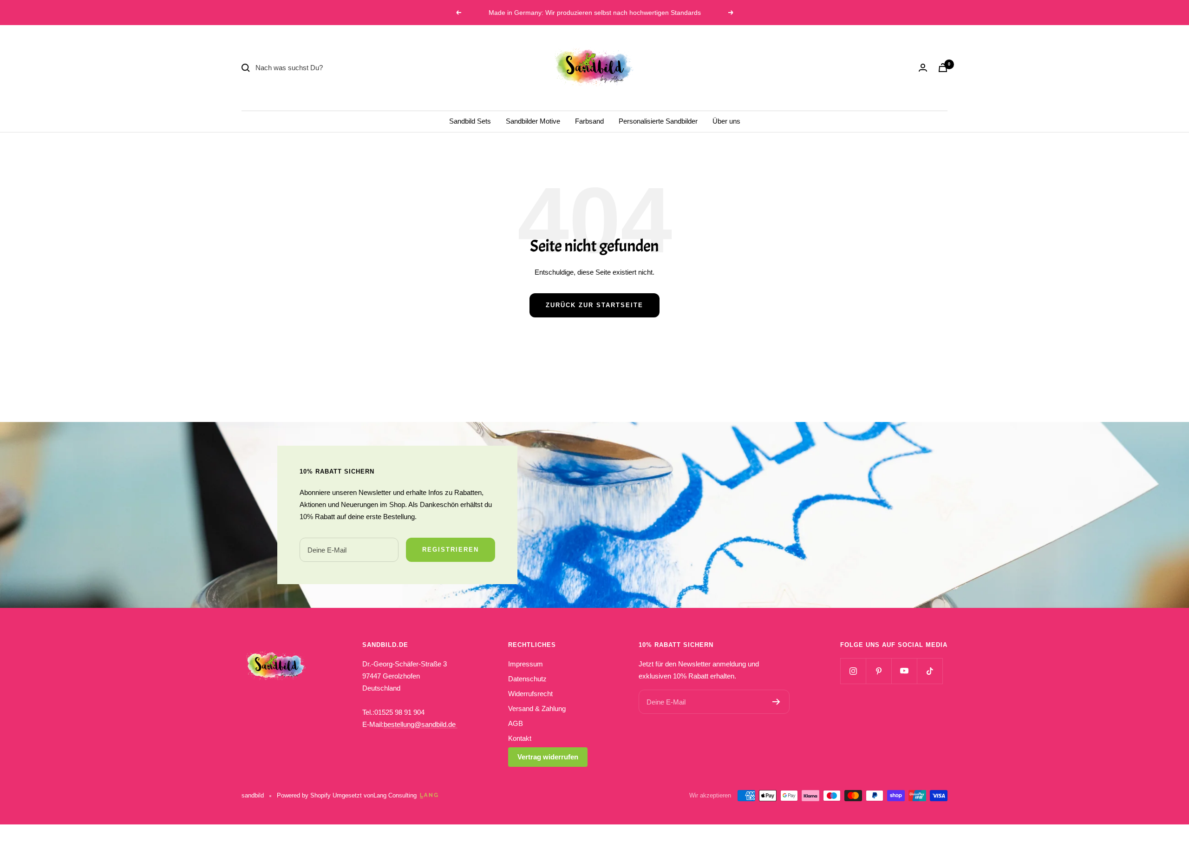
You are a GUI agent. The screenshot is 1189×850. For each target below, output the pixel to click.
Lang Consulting (395, 795)
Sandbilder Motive (533, 121)
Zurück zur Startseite (594, 305)
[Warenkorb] (942, 67)
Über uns (726, 121)
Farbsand (589, 121)
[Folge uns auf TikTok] (929, 671)
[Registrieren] (776, 701)
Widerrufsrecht (530, 694)
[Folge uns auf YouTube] (904, 671)
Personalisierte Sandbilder (658, 121)
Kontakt (519, 738)
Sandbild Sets (470, 121)
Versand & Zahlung (537, 708)
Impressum (525, 664)
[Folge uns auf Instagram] (853, 671)
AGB (515, 723)
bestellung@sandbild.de (420, 724)
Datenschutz (527, 679)
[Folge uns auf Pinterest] (878, 671)
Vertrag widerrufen (547, 757)
